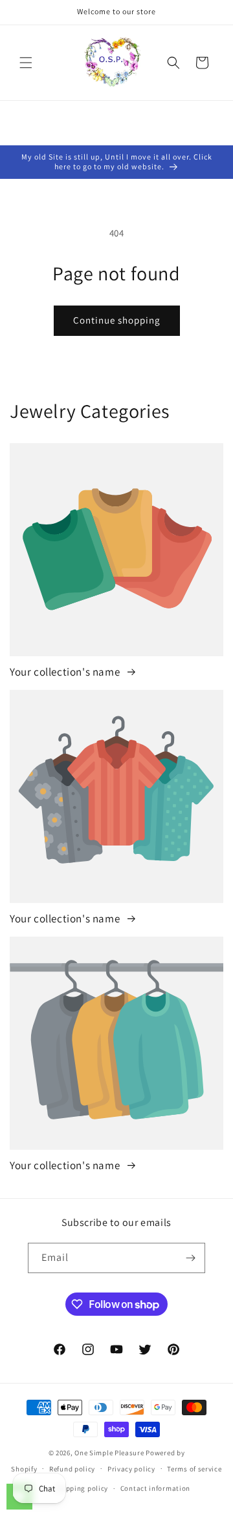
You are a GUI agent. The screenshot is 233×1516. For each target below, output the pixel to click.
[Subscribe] (190, 1258)
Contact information (155, 1488)
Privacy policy (131, 1468)
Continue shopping (117, 320)
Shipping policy (82, 1488)
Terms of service (194, 1468)
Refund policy (72, 1468)
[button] (26, 62)
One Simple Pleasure (109, 1452)
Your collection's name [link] (66, 672)
